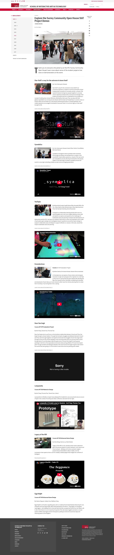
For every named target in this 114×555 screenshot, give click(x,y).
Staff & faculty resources (97, 1)
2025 (15, 25)
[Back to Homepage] (19, 5)
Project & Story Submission (19, 58)
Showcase (70, 9)
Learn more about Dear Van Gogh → (44, 350)
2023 (15, 32)
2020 (15, 42)
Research (20, 9)
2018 (15, 48)
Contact (78, 9)
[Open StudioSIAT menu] (61, 9)
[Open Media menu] (66, 9)
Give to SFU (64, 534)
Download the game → (40, 458)
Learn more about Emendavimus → (43, 287)
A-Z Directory (65, 538)
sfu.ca (12, 1)
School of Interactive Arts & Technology (48, 6)
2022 (15, 35)
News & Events (37, 9)
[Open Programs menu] (32, 9)
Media (64, 9)
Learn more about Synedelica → (43, 166)
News (14, 19)
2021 (15, 38)
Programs (28, 9)
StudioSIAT (57, 9)
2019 (15, 45)
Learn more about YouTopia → (42, 228)
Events (14, 55)
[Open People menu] (16, 9)
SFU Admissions (65, 529)
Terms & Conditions (85, 538)
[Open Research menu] (24, 9)
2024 (15, 29)
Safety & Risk (64, 525)
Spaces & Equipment (48, 9)
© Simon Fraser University (86, 539)
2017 (15, 52)
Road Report (64, 532)
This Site (92, 6)
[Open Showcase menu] (74, 9)
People (14, 9)
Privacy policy (91, 538)
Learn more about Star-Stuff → (42, 108)
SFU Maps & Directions (66, 527)
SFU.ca (97, 6)
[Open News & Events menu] (41, 9)
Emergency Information (67, 536)
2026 (15, 22)
